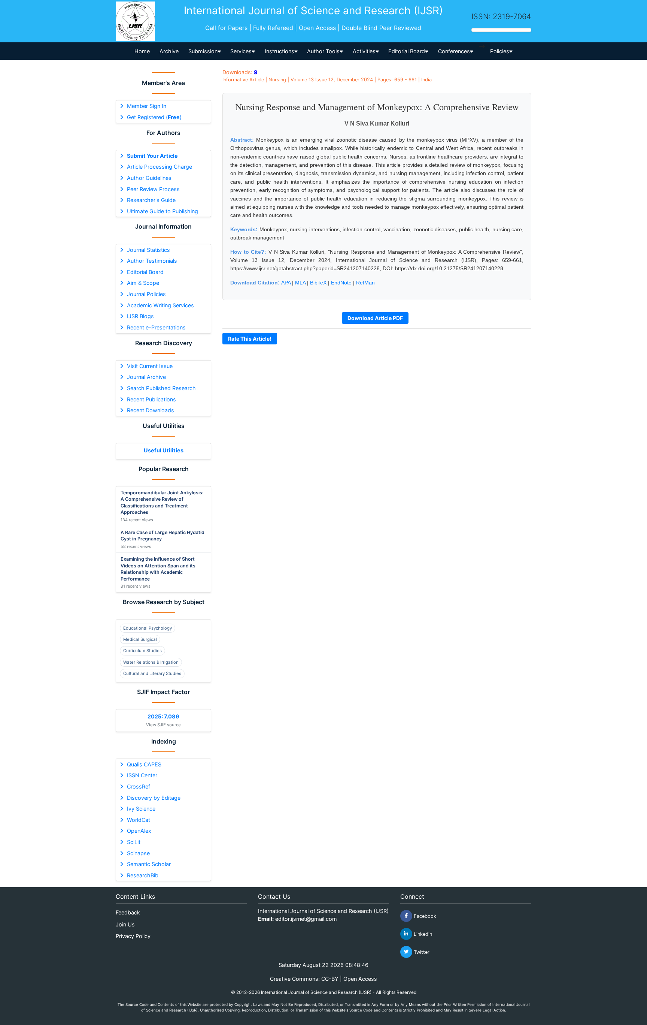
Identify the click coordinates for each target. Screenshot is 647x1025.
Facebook (424, 916)
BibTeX (318, 283)
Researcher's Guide (151, 200)
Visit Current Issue (150, 366)
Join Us (125, 924)
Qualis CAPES (144, 764)
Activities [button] (364, 51)
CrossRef (138, 786)
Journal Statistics (148, 250)
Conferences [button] (454, 51)
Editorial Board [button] (406, 51)
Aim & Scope (143, 283)
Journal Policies (146, 294)
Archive (169, 51)
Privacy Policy (133, 936)
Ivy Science (141, 808)
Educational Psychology (147, 628)
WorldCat (138, 820)
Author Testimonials (152, 260)
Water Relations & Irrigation (151, 662)
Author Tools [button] (323, 51)
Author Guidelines (149, 178)
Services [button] (241, 51)
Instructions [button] (279, 51)
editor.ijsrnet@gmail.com (306, 919)
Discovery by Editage (153, 798)
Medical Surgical (140, 639)
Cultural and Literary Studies (152, 673)
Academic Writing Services (160, 305)
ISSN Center (142, 775)
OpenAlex (139, 830)
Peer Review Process (153, 189)
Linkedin (422, 934)
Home (142, 51)
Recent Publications (151, 399)
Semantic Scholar (149, 864)
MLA (300, 283)
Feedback (128, 912)
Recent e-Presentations (156, 327)
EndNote (341, 283)
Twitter (420, 952)
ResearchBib (142, 875)
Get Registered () (154, 117)
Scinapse (138, 853)
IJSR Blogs (140, 316)
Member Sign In (146, 106)
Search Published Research (161, 388)
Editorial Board (145, 272)
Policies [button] (499, 51)
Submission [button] (203, 51)
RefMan (365, 283)
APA (286, 283)
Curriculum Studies (142, 650)
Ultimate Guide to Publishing (162, 211)
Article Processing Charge (159, 166)
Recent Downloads (150, 410)
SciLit (133, 842)
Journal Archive (146, 377)
